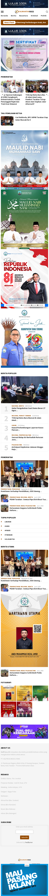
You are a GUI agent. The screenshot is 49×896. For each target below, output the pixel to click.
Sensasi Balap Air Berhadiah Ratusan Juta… (27, 438)
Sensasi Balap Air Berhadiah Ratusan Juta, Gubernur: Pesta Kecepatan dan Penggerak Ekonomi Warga (36, 100)
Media (23, 506)
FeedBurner (29, 842)
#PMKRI (7, 530)
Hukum (14, 425)
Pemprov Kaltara (25, 435)
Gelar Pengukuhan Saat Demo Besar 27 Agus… (28, 409)
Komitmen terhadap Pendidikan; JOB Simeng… (21, 491)
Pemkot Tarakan (25, 416)
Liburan (8, 522)
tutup (27, 865)
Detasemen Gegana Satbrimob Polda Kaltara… (26, 509)
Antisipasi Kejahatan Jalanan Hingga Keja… (27, 448)
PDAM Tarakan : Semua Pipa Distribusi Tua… (28, 499)
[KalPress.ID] (24, 11)
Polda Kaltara (17, 445)
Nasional (15, 406)
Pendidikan (16, 489)
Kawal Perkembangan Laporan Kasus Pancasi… (27, 429)
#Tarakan (8, 535)
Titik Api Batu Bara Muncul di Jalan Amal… (26, 419)
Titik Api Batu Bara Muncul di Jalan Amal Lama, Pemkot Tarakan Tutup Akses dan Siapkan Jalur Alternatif (12, 99)
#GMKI (7, 526)
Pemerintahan (6, 489)
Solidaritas (10, 539)
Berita (21, 406)
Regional (15, 416)
